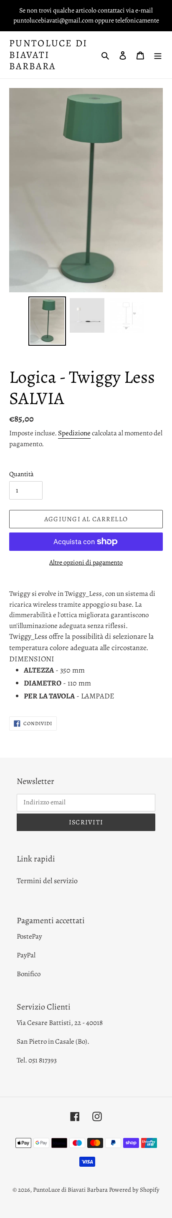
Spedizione (74, 433)
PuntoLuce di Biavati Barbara (48, 55)
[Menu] (158, 55)
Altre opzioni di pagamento (86, 562)
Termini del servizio (47, 881)
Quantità (21, 474)
